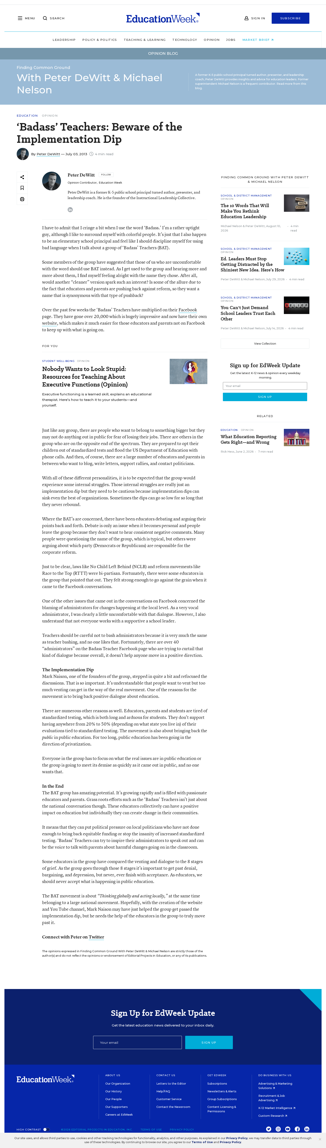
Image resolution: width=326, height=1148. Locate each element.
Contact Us (165, 1075)
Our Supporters (116, 1107)
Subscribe (290, 18)
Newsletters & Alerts (221, 1091)
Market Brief (256, 39)
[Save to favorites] (22, 188)
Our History (113, 1091)
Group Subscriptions (222, 1099)
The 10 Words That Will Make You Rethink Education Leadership (245, 211)
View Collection (265, 343)
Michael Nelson (231, 226)
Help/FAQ (163, 1091)
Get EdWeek (216, 1075)
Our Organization (117, 1083)
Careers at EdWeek (119, 1114)
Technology (184, 39)
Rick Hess (227, 451)
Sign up (209, 1042)
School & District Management (246, 195)
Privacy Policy (182, 1129)
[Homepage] (163, 18)
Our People (113, 1099)
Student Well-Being (58, 361)
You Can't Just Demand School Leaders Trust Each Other (248, 313)
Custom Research (271, 1115)
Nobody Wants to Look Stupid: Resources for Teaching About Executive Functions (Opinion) (85, 376)
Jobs (231, 39)
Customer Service (169, 1099)
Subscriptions (217, 1083)
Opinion (212, 39)
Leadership (64, 39)
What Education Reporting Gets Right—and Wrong (249, 439)
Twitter (96, 937)
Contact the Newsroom (173, 1107)
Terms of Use (151, 1129)
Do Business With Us (274, 1075)
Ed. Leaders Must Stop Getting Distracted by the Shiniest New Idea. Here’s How (252, 264)
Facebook (188, 310)
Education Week (110, 182)
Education (27, 115)
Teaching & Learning (145, 39)
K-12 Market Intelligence (275, 1108)
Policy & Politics (99, 39)
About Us (112, 1075)
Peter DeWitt (48, 154)
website (49, 323)
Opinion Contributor (82, 182)
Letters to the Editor (171, 1083)
